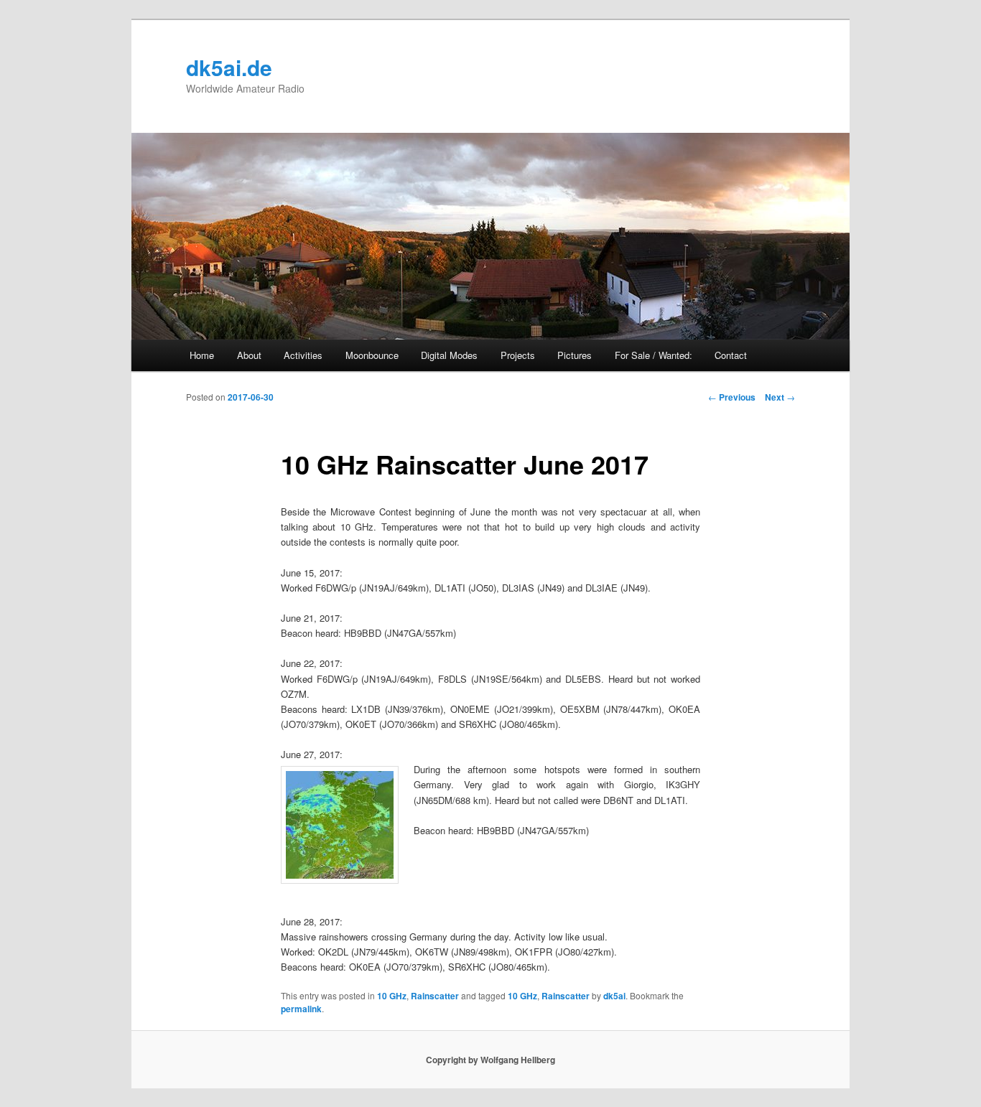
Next (780, 397)
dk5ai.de (229, 67)
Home (202, 355)
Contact (731, 355)
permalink (301, 1008)
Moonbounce (372, 355)
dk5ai (614, 995)
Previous (731, 397)
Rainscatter (435, 995)
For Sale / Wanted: (653, 355)
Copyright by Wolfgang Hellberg (490, 1059)
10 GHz (391, 995)
